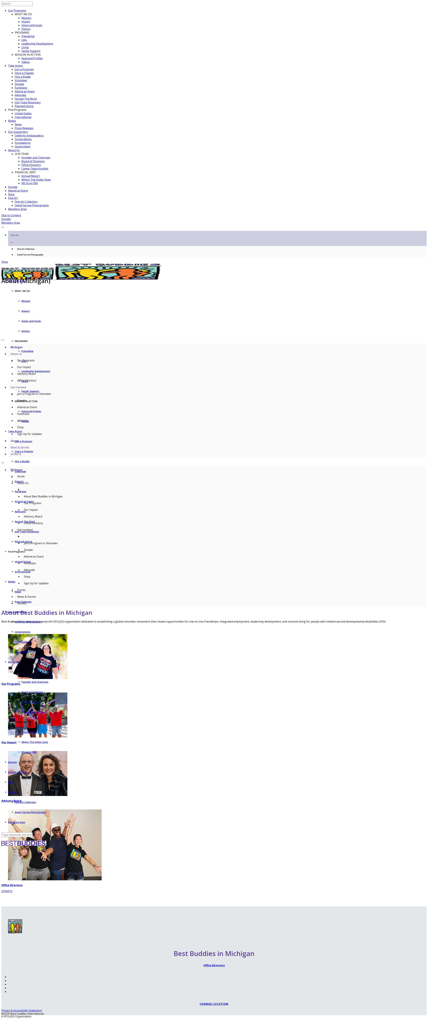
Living (25, 47)
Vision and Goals (31, 25)
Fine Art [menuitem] (15, 239)
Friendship (28, 36)
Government (22, 146)
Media (12, 121)
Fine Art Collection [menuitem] (26, 249)
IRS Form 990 (29, 183)
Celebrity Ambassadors (29, 135)
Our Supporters (18, 132)
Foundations (22, 143)
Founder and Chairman (35, 157)
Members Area (17, 209)
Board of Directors (33, 161)
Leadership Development (37, 43)
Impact (25, 21)
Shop (11, 194)
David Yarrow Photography (32, 205)
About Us (14, 150)
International (23, 117)
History (26, 29)
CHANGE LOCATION (214, 1004)
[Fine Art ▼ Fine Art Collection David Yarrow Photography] (214, 226)
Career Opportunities (34, 168)
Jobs (24, 40)
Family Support (30, 51)
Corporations (23, 139)
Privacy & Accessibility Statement (21, 1010)
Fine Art (13, 198)
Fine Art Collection (26, 201)
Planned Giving (24, 106)
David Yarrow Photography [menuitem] (30, 254)
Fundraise (21, 88)
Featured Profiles (32, 58)
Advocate (20, 95)
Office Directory (31, 165)
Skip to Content (11, 215)
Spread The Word (26, 99)
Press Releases (24, 128)
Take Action (15, 65)
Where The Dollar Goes (36, 179)
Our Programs (17, 10)
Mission (26, 18)
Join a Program (24, 69)
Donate (19, 84)
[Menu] (2, 227)
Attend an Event (25, 91)
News (18, 124)
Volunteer (21, 80)
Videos (25, 62)
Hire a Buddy (23, 77)
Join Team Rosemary (28, 102)
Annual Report (30, 176)
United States (23, 113)
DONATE (7, 891)
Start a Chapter (24, 73)
